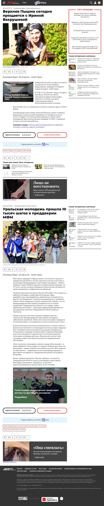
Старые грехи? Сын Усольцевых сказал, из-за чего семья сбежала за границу (88, 231)
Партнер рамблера (34, 498)
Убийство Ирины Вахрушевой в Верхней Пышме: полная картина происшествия (54, 166)
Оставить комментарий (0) (52, 135)
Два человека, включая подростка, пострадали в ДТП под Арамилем (85, 47)
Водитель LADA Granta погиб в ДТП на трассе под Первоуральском (85, 23)
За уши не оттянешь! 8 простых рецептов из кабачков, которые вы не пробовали (89, 67)
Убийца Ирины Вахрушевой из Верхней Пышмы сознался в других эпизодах (38, 126)
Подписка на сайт (30, 468)
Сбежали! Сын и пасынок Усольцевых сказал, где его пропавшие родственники (89, 237)
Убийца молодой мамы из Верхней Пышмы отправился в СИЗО (21, 166)
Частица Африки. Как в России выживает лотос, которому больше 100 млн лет (88, 217)
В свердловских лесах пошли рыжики (85, 31)
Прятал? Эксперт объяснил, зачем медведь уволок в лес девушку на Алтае (88, 87)
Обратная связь (22, 471)
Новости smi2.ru (9, 200)
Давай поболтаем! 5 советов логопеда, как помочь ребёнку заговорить (85, 15)
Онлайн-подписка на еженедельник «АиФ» (78, 468)
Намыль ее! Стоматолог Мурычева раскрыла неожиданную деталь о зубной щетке (88, 60)
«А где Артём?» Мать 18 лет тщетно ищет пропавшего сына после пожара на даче (88, 211)
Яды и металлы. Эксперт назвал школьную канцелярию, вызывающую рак (87, 80)
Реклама (19, 468)
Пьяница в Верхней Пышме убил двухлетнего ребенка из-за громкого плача (22, 173)
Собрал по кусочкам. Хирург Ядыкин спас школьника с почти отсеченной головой (89, 244)
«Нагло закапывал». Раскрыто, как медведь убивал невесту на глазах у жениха (88, 73)
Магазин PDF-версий (55, 468)
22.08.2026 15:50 (8, 206)
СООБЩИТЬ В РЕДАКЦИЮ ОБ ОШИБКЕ (40, 471)
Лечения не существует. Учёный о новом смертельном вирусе (88, 223)
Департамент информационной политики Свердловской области (24, 264)
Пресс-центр (43, 468)
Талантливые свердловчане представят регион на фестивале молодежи (37, 391)
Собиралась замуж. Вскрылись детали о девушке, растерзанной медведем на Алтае (87, 93)
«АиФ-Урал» (24, 67)
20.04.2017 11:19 (7, 8)
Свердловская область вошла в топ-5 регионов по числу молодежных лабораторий (85, 39)
